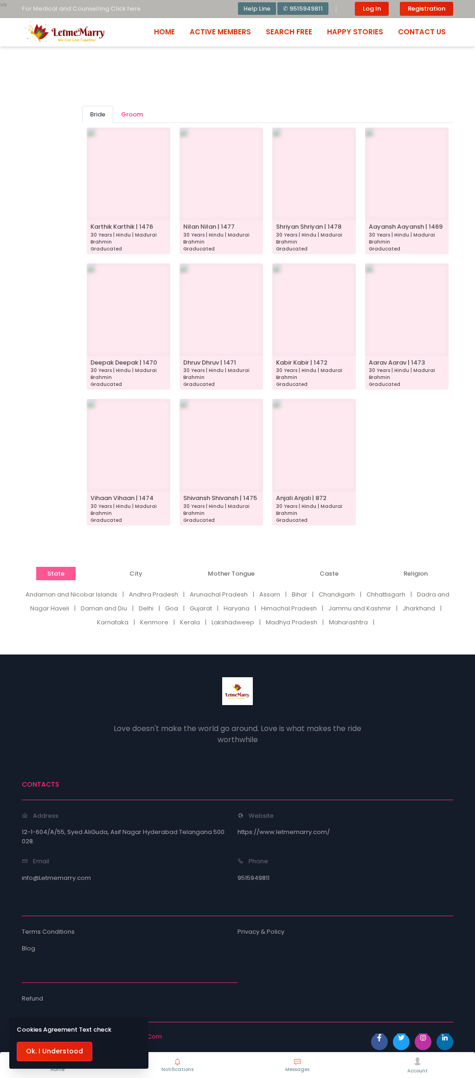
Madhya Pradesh (291, 622)
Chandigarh (337, 594)
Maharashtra (348, 622)
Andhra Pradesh (153, 594)
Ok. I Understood (54, 1051)
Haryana (237, 608)
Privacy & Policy (261, 931)
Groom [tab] (132, 114)
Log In (372, 8)
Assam (269, 594)
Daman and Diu (104, 608)
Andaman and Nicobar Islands (71, 594)
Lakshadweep (233, 622)
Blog (28, 948)
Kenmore (154, 622)
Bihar (299, 594)
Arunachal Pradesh (219, 594)
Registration (426, 8)
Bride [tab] (97, 114)
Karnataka (112, 622)
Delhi (146, 608)
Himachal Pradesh (289, 608)
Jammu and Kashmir (359, 608)
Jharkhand (419, 608)
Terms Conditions (48, 931)
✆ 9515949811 (303, 8)
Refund (32, 998)
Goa (171, 608)
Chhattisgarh (385, 594)
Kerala (190, 622)
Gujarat (201, 608)
